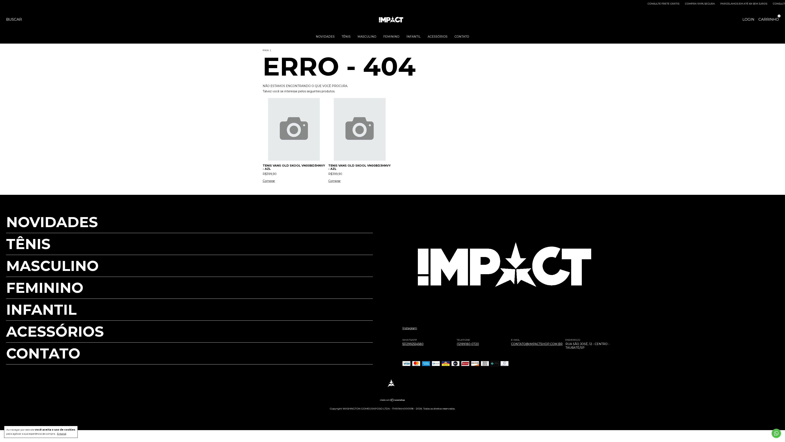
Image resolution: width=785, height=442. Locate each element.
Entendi (61, 433)
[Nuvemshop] (392, 400)
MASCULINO (367, 36)
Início (266, 50)
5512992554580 (413, 344)
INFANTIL (413, 36)
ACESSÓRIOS (437, 36)
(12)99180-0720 (468, 344)
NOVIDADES (325, 36)
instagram (409, 328)
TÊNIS (346, 36)
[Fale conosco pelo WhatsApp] (776, 433)
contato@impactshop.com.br (537, 344)
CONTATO (461, 36)
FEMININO (391, 36)
